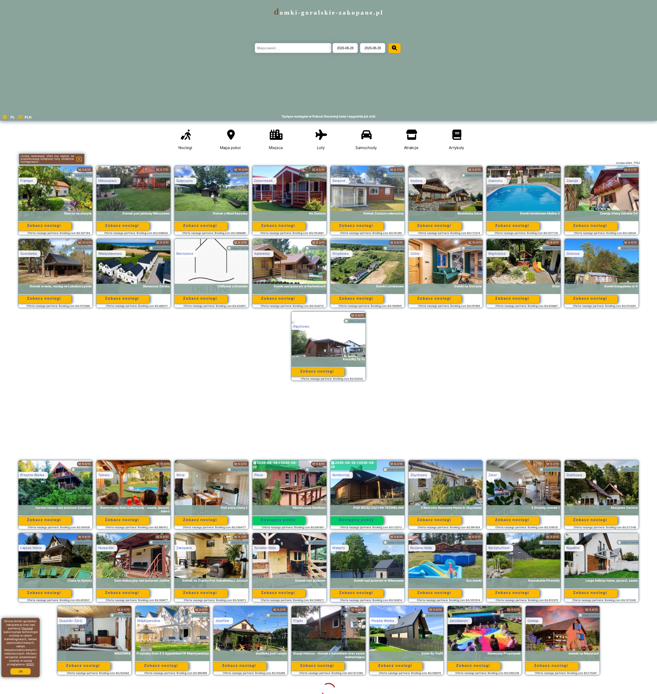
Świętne (338, 181)
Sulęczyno (184, 181)
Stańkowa (574, 475)
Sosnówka (28, 253)
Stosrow (573, 253)
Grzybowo (340, 253)
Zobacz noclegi (44, 225)
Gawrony (495, 181)
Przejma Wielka (32, 475)
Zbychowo (418, 475)
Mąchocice (497, 253)
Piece (258, 475)
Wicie (180, 475)
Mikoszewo (107, 181)
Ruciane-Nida (265, 548)
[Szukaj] (394, 48)
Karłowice (262, 253)
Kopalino (573, 548)
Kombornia (340, 475)
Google (27, 628)
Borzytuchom (498, 548)
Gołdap (494, 621)
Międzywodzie (109, 621)
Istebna (416, 181)
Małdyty (338, 548)
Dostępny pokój (278, 519)
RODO (30, 664)
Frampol (26, 181)
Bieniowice (185, 253)
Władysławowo (110, 253)
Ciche (414, 253)
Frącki (259, 621)
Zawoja (572, 181)
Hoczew (572, 621)
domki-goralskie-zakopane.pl (328, 12)
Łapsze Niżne (31, 548)
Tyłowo (104, 475)
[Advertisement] (328, 423)
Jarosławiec (419, 621)
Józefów (183, 621)
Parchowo (301, 326)
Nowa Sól (105, 548)
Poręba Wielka (343, 621)
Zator (492, 475)
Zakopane (184, 548)
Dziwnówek (263, 181)
